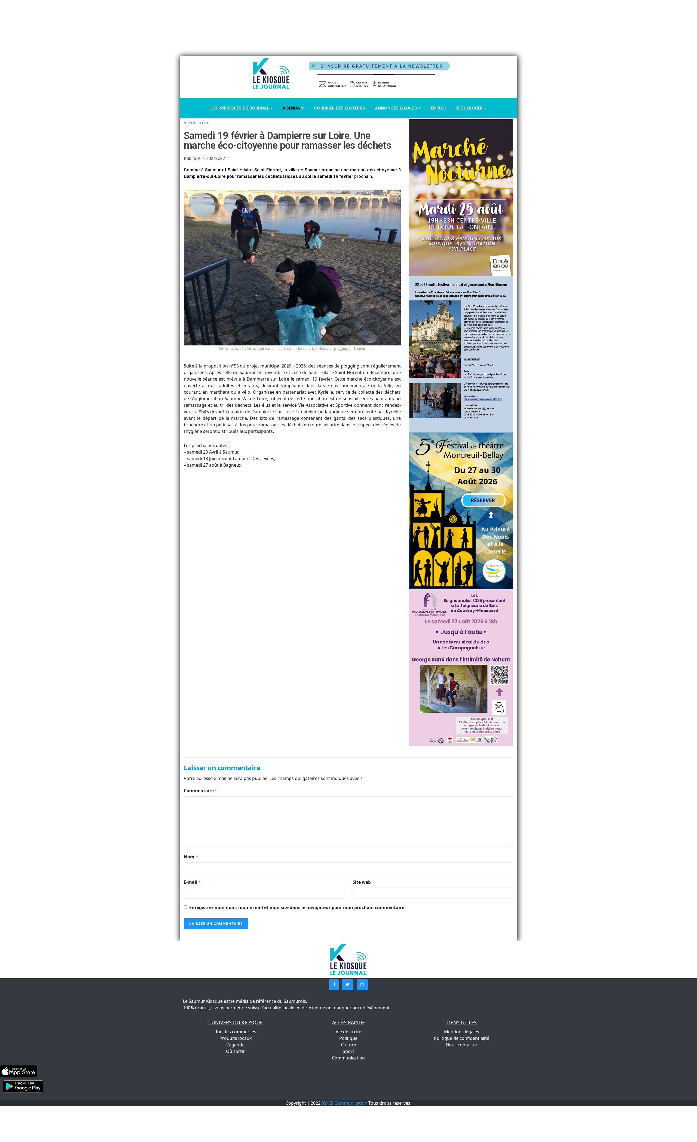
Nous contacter (462, 1045)
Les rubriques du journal (240, 108)
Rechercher (470, 108)
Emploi (438, 108)
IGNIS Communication (344, 1103)
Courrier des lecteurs (339, 108)
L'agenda (235, 1045)
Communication (348, 1058)
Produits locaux (235, 1038)
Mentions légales (461, 1032)
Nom (191, 857)
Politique (348, 1038)
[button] (334, 984)
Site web (362, 882)
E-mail (192, 882)
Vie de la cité (196, 123)
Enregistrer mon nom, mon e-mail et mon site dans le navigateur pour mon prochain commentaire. (297, 907)
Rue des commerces (235, 1032)
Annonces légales (396, 108)
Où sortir (235, 1051)
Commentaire (201, 791)
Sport (348, 1051)
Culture (348, 1045)
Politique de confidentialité (461, 1038)
